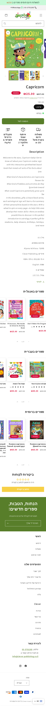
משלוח (38, 549)
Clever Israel (27, 701)
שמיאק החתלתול (34, 589)
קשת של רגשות (19, 384)
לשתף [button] (39, 282)
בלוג (39, 594)
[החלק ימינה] (43, 76)
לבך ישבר (37, 571)
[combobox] (23, 23)
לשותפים (37, 634)
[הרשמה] (8, 523)
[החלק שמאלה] (5, 76)
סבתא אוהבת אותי (38, 384)
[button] (41, 15)
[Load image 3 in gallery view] (35, 75)
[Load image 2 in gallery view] (24, 75)
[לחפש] (5, 23)
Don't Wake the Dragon (37, 324)
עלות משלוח (33, 98)
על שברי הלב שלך (34, 577)
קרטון (39, 107)
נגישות (38, 628)
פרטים (38, 622)
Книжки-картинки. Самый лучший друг (16, 445)
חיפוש (38, 543)
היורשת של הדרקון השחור (30, 583)
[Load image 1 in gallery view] (13, 75)
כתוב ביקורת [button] (23, 489)
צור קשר (37, 617)
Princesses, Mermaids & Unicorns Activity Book (16, 326)
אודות (38, 611)
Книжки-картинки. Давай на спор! (38, 445)
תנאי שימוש (36, 555)
